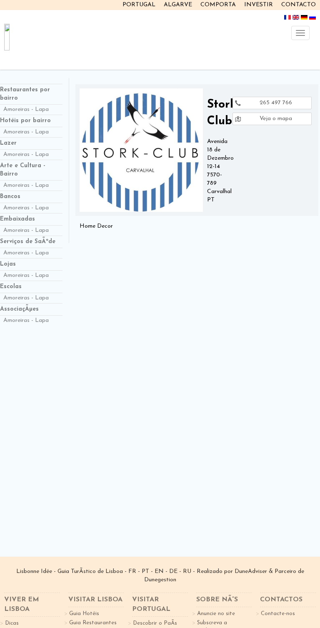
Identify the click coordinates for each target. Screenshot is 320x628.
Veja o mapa (275, 119)
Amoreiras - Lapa (26, 109)
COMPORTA (218, 5)
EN (159, 571)
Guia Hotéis (84, 613)
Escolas (11, 287)
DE (173, 571)
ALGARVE (178, 5)
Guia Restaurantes (93, 622)
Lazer (8, 143)
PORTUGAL (138, 5)
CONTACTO (298, 5)
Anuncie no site (216, 613)
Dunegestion (160, 580)
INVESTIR (258, 5)
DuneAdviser (251, 571)
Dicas (12, 623)
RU (187, 571)
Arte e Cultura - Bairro (22, 170)
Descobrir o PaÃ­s (155, 623)
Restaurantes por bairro (25, 94)
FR (132, 571)
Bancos (10, 196)
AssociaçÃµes (19, 309)
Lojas (8, 264)
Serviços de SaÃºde (27, 242)
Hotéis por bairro (25, 121)
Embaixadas (17, 219)
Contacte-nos (278, 613)
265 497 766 (275, 103)
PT (145, 571)
